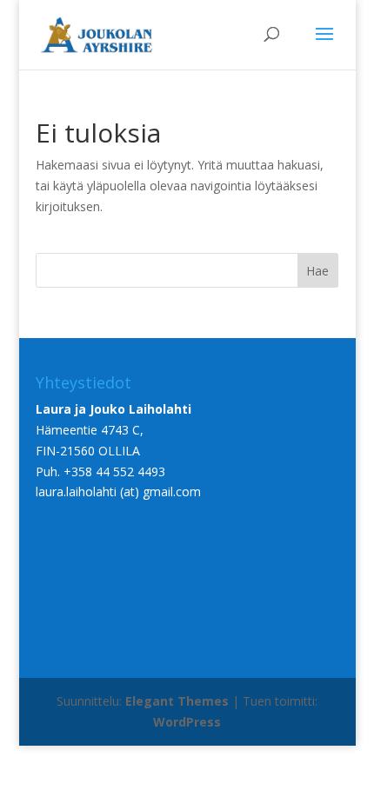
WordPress (187, 722)
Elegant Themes (177, 701)
